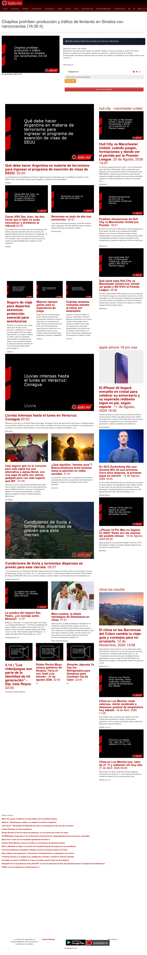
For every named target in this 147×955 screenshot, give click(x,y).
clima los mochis (112, 589)
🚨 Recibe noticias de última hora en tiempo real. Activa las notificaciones (92, 41)
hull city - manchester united (120, 108)
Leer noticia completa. (104, 89)
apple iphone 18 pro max (118, 347)
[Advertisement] (49, 265)
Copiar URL (70, 81)
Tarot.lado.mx (113, 939)
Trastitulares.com (70, 948)
